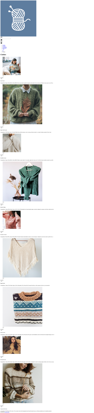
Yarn (3, 49)
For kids (4, 46)
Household (4, 48)
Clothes (4, 45)
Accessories (5, 47)
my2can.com (7, 412)
